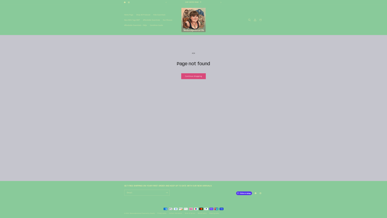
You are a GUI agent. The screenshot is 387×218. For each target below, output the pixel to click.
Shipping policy (214, 213)
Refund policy (202, 213)
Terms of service (190, 213)
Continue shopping (193, 76)
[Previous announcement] (166, 2)
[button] (249, 20)
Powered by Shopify (148, 213)
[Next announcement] (221, 2)
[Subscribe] (167, 193)
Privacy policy (161, 213)
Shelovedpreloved (136, 213)
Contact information (175, 213)
